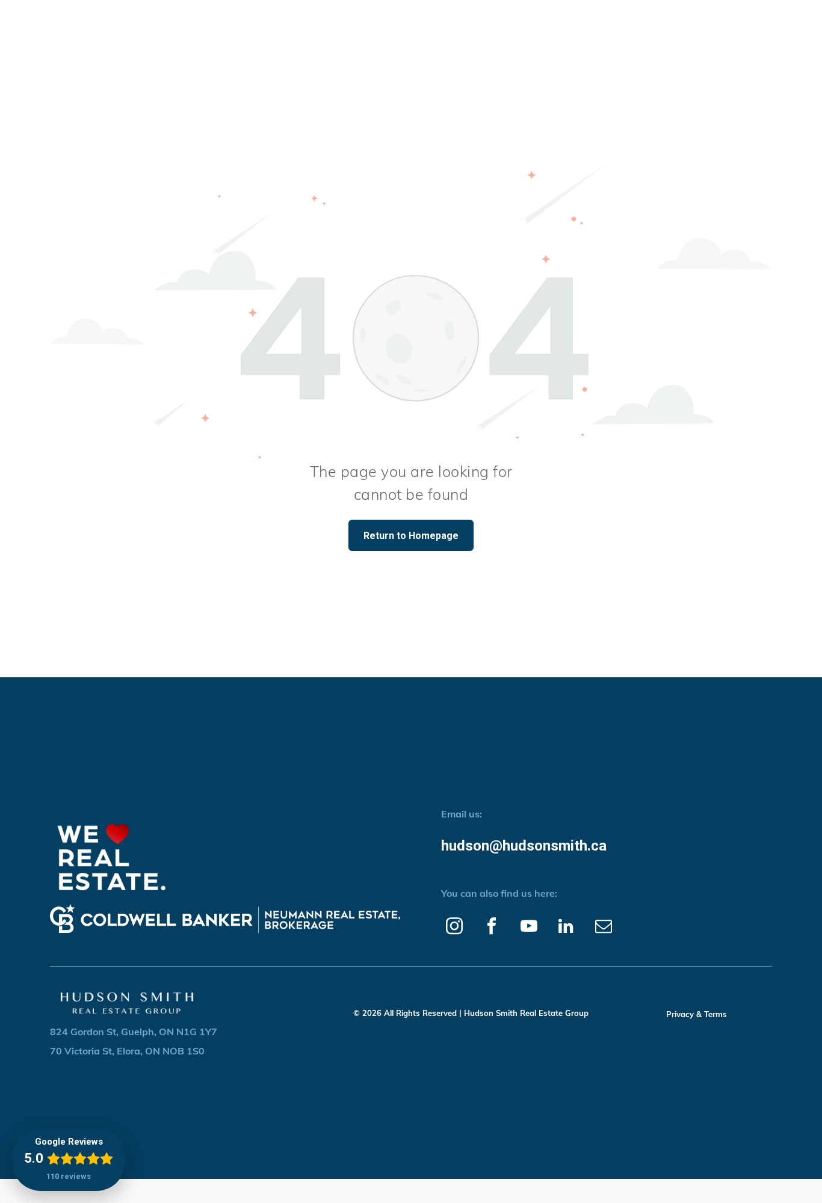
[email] (603, 927)
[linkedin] (566, 927)
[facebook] (491, 927)
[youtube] (529, 927)
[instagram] (454, 927)
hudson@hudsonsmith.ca (524, 845)
